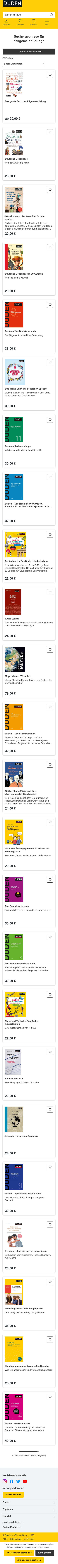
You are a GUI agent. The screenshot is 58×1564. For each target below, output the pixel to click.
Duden (6, 1502)
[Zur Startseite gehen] (13, 3)
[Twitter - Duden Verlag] (18, 1481)
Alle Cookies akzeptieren (29, 1560)
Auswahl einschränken (30, 51)
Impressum (29, 1539)
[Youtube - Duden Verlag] (25, 1481)
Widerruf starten (13, 1494)
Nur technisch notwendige (19, 1553)
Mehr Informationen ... (41, 1547)
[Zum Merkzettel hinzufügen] (50, 75)
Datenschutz (15, 1539)
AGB (5, 1539)
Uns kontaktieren (12, 1522)
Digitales (8, 1509)
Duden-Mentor (10, 1527)
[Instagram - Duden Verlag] (5, 1481)
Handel (7, 1516)
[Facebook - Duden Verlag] (11, 1481)
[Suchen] (51, 15)
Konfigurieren (44, 1553)
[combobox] (25, 15)
